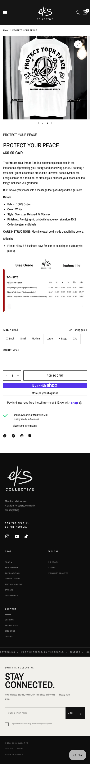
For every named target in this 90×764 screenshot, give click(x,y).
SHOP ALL (9, 562)
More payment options (45, 393)
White (8, 359)
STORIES (52, 567)
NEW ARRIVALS (11, 567)
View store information (25, 425)
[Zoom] (78, 44)
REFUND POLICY (12, 625)
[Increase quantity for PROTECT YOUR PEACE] (18, 375)
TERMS (20, 749)
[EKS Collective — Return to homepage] (19, 477)
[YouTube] (16, 536)
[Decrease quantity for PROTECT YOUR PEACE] (6, 375)
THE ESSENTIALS (13, 573)
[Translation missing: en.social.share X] (14, 435)
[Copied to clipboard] (30, 435)
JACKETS (9, 590)
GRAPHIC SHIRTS (12, 579)
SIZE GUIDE (10, 631)
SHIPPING (9, 620)
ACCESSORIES (11, 595)
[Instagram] (7, 536)
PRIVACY (9, 749)
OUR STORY (53, 562)
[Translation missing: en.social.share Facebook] (5, 435)
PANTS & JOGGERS (13, 584)
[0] (84, 12)
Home (5, 30)
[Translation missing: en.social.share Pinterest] (22, 435)
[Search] (78, 12)
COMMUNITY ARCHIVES (58, 573)
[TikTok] (26, 536)
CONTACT (9, 636)
